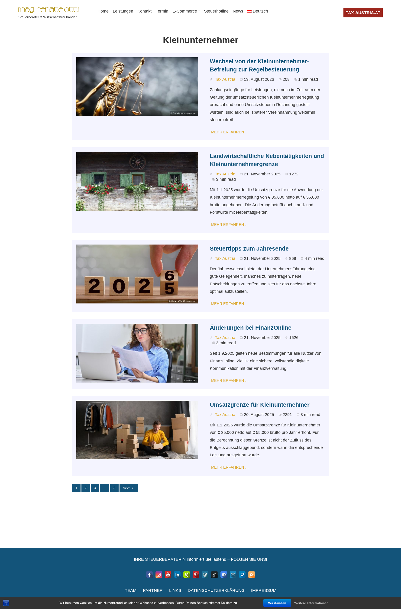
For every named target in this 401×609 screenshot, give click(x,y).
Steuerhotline (216, 11)
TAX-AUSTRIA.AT (363, 12)
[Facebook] (149, 574)
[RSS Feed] (251, 574)
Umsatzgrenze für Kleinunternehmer (260, 404)
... (104, 488)
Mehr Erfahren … (230, 132)
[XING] (186, 574)
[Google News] (223, 574)
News (238, 11)
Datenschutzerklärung (216, 590)
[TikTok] (214, 574)
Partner (153, 590)
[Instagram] (158, 574)
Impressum (263, 590)
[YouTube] (168, 574)
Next (126, 488)
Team (130, 590)
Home (103, 11)
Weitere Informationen (311, 603)
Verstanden (277, 603)
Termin (162, 11)
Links (175, 590)
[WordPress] (205, 574)
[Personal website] (242, 574)
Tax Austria (225, 79)
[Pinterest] (195, 574)
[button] (199, 11)
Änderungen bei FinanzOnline (250, 327)
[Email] (233, 574)
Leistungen (123, 11)
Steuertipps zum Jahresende (249, 248)
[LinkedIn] (177, 574)
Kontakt (144, 11)
